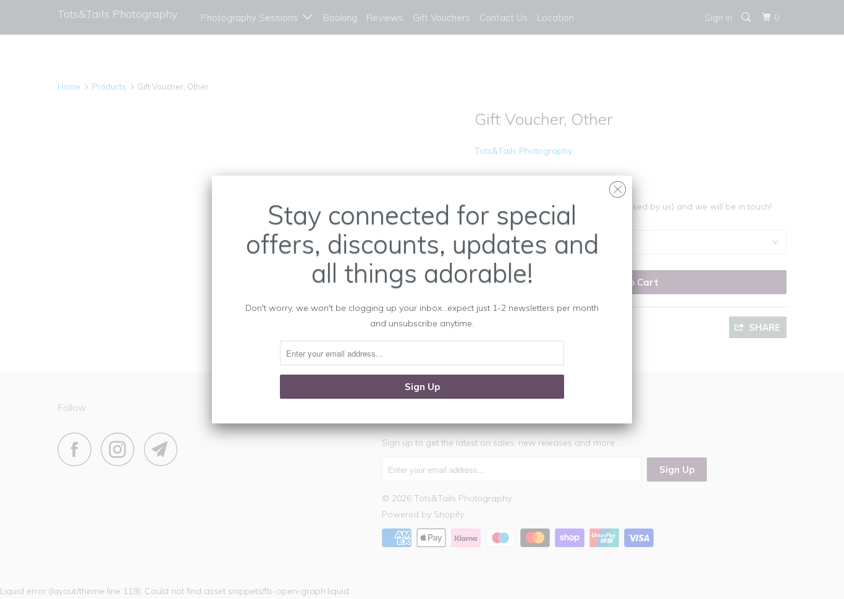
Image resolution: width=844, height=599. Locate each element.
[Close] (617, 186)
